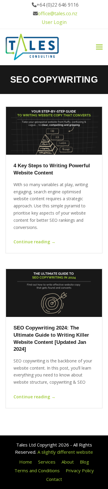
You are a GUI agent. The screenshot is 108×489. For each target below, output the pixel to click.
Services (47, 462)
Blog (84, 462)
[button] (99, 47)
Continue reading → (35, 241)
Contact (54, 479)
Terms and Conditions (37, 470)
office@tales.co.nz (57, 13)
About (68, 462)
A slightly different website (65, 452)
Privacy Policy (80, 470)
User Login (54, 22)
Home (25, 462)
